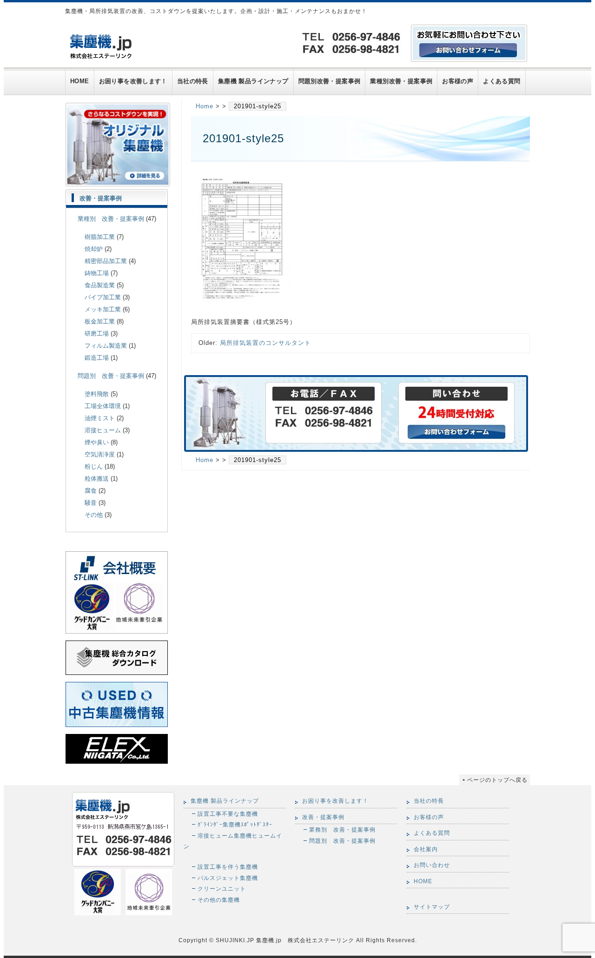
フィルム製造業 (106, 345)
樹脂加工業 (100, 236)
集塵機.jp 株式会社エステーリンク (304, 940)
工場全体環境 (103, 406)
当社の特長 (192, 81)
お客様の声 (457, 81)
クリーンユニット (222, 888)
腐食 (91, 490)
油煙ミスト (100, 418)
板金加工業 (100, 321)
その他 (94, 514)
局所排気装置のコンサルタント (265, 342)
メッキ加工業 (103, 309)
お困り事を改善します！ (133, 81)
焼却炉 (94, 248)
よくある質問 (501, 81)
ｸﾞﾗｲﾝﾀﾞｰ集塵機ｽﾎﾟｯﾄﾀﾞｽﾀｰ (235, 824)
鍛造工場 (97, 357)
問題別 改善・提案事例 (111, 375)
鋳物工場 (97, 273)
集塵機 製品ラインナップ (253, 81)
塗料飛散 (97, 393)
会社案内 (426, 849)
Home (204, 106)
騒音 (91, 502)
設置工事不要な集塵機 (228, 814)
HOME (79, 81)
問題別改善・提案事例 (329, 81)
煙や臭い (97, 442)
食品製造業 (100, 285)
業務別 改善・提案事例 (342, 829)
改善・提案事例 (100, 198)
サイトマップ (432, 907)
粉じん (94, 466)
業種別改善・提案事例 (401, 81)
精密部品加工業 (106, 261)
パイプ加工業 (103, 297)
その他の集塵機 (219, 900)
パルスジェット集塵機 (228, 878)
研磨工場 (97, 333)
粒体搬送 (97, 478)
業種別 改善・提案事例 (111, 218)
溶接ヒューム (103, 430)
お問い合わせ (432, 865)
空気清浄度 (100, 454)
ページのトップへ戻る (497, 780)
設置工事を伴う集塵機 (228, 867)
